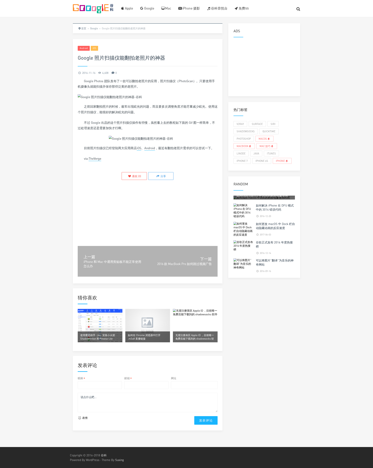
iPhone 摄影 (191, 8)
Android (84, 48)
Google (149, 8)
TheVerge (95, 158)
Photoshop (244, 138)
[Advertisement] (148, 216)
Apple (129, 8)
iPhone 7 (242, 160)
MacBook (242, 146)
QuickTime (268, 131)
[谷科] (93, 8)
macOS (263, 138)
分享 (163, 176)
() (136, 176)
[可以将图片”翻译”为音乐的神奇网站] (243, 263)
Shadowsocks (246, 131)
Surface (257, 123)
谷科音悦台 (219, 8)
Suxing (119, 460)
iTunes (271, 153)
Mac (168, 8)
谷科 (104, 455)
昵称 (81, 378)
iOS (94, 48)
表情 (85, 417)
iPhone (280, 160)
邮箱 (128, 378)
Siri (273, 123)
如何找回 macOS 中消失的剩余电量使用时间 (265, 195)
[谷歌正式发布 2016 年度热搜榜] (243, 245)
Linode (241, 153)
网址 (173, 378)
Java (256, 153)
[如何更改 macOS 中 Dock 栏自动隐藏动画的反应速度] (243, 228)
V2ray (240, 123)
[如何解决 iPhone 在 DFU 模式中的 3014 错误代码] (243, 210)
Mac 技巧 (265, 146)
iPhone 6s (261, 160)
